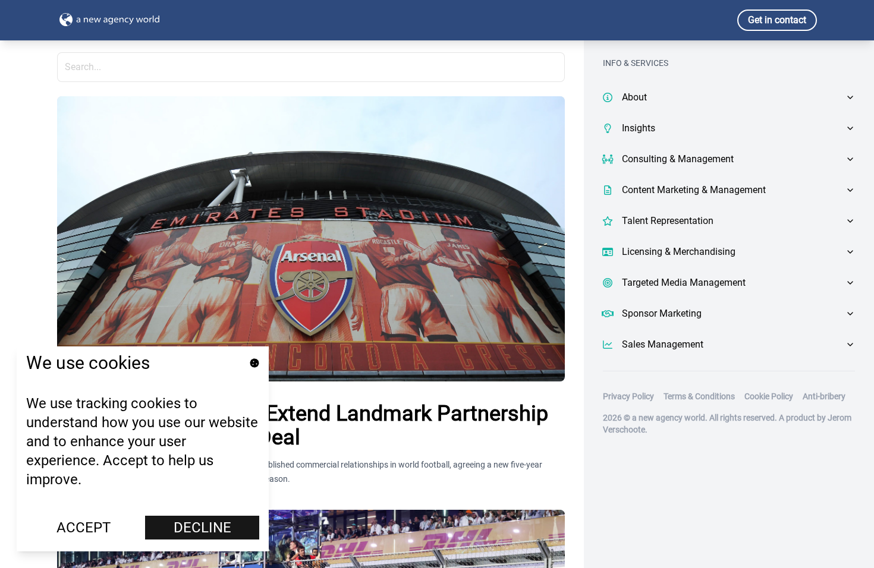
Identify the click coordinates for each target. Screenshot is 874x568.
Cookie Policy (768, 396)
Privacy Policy (628, 396)
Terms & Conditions (699, 396)
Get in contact (777, 20)
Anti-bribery (824, 396)
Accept (83, 527)
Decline (202, 527)
